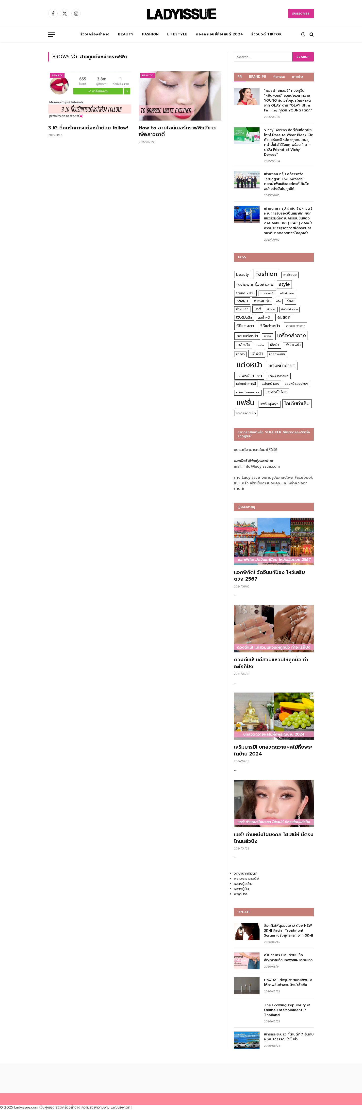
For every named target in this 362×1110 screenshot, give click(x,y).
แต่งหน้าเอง (270, 383)
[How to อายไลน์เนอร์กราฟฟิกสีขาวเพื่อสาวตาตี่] (180, 96)
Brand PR (257, 76)
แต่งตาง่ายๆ (277, 354)
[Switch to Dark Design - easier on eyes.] (303, 34)
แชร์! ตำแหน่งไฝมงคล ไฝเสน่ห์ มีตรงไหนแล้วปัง (273, 838)
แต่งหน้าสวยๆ (249, 375)
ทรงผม (242, 301)
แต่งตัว (240, 354)
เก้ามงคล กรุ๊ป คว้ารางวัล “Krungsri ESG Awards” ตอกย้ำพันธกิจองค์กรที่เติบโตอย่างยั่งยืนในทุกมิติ (286, 181)
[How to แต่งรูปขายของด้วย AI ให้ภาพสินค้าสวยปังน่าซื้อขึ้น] (247, 985)
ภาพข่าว (297, 76)
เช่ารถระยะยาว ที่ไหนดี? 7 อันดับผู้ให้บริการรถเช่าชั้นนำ (289, 1037)
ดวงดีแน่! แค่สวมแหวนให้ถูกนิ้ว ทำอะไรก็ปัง (271, 663)
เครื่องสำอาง (291, 335)
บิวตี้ (257, 309)
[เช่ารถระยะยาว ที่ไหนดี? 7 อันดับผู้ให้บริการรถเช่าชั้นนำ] (247, 1040)
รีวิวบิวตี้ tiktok (266, 34)
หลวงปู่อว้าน (243, 883)
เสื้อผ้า (274, 345)
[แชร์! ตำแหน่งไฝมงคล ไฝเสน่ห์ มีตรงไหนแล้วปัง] (274, 803)
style (284, 284)
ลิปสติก (283, 317)
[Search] (311, 34)
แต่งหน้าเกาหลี (246, 383)
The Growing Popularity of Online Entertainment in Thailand (287, 1010)
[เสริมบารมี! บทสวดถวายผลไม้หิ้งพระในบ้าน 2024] (274, 716)
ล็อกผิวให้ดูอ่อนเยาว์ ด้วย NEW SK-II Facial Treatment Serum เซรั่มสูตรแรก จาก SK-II (288, 930)
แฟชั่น (245, 403)
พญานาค (240, 894)
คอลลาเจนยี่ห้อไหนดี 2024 (219, 34)
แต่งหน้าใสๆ (276, 392)
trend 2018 (245, 293)
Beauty (126, 34)
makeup (290, 274)
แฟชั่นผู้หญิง (270, 404)
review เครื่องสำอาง (254, 284)
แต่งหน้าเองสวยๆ (248, 392)
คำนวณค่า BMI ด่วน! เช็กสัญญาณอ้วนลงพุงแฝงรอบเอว (288, 958)
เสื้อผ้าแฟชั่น (293, 345)
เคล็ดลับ (243, 345)
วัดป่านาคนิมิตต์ (245, 873)
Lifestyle (177, 34)
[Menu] (51, 34)
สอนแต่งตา (295, 326)
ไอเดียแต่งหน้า (246, 413)
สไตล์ (267, 336)
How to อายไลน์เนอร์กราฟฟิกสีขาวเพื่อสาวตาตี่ (177, 131)
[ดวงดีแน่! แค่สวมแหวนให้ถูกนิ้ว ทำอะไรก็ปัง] (274, 629)
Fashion (150, 34)
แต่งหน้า (249, 364)
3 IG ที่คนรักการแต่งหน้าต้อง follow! (88, 127)
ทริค (278, 301)
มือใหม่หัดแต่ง (289, 309)
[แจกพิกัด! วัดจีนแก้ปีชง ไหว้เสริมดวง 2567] (274, 541)
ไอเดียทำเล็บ (297, 403)
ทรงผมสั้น (262, 301)
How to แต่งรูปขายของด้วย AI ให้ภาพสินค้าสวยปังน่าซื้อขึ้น (288, 982)
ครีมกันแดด (287, 293)
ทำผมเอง (242, 309)
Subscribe (301, 13)
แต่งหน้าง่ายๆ (282, 365)
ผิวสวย (271, 309)
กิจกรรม (279, 76)
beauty (242, 274)
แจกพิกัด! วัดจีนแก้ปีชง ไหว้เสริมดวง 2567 (269, 575)
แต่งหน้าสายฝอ (278, 376)
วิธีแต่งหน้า (270, 326)
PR (239, 76)
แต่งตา (256, 353)
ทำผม (290, 301)
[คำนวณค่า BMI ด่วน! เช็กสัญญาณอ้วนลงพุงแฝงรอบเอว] (247, 960)
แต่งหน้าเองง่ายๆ (296, 384)
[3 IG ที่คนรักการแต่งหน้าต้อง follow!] (89, 96)
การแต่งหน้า (267, 293)
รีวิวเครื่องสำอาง (95, 34)
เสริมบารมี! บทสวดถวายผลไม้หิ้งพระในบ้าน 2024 (273, 750)
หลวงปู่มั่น (241, 889)
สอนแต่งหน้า (247, 336)
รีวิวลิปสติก (244, 317)
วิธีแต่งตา (245, 326)
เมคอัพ (260, 345)
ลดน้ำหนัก (264, 317)
